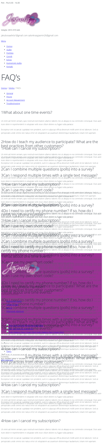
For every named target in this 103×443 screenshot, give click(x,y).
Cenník (9, 56)
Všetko (11, 88)
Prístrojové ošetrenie (15, 311)
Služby (9, 49)
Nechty (9, 308)
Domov (9, 46)
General (9, 93)
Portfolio (9, 53)
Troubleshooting (13, 103)
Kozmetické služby (14, 63)
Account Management (15, 100)
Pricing (9, 96)
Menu (3, 41)
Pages (8, 351)
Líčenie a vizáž (12, 304)
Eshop (9, 59)
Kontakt (9, 66)
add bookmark (7, 360)
